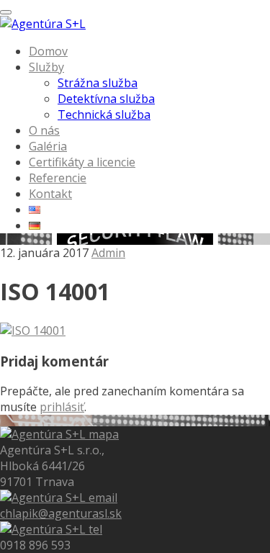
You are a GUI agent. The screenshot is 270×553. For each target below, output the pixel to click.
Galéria (48, 146)
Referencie (57, 178)
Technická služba (104, 114)
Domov (48, 51)
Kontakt (50, 194)
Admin (108, 253)
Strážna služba (98, 83)
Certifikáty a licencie (82, 162)
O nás (44, 130)
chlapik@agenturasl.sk (61, 513)
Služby (46, 67)
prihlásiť (62, 407)
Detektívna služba (106, 99)
